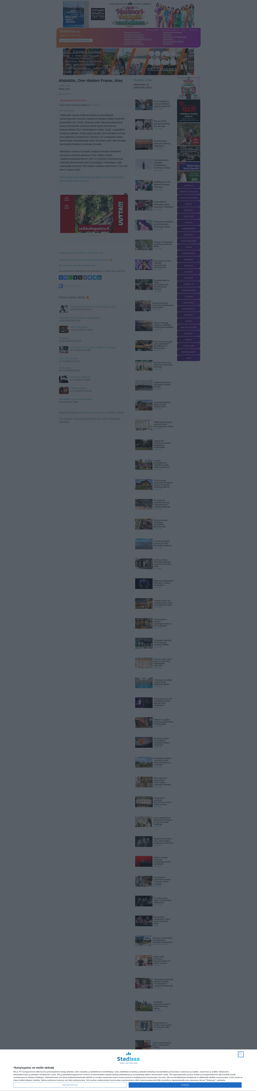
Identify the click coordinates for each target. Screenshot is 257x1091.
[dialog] (128, 1070)
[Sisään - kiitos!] (241, 1054)
